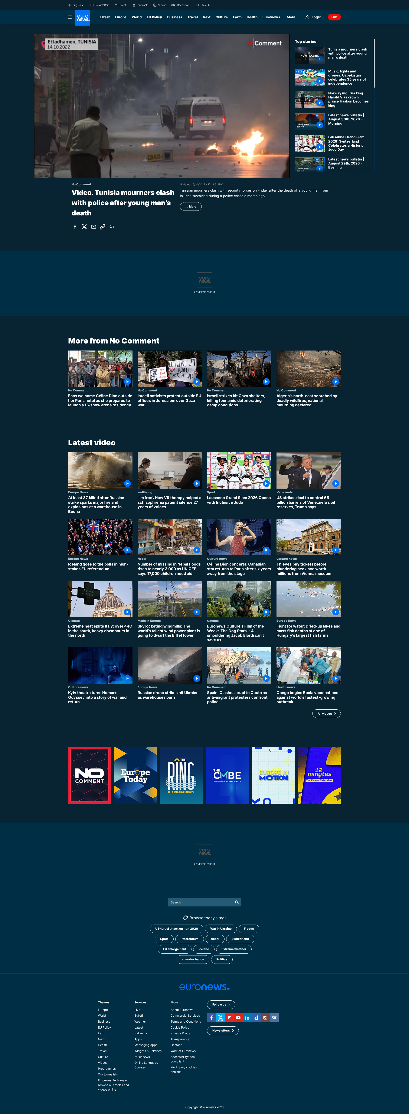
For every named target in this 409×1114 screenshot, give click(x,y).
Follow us (140, 1033)
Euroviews (271, 17)
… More (190, 206)
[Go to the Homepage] (82, 18)
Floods (249, 928)
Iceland (204, 949)
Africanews (142, 1056)
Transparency (180, 1039)
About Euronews (182, 1009)
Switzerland (240, 939)
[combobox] (219, 5)
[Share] (93, 226)
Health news (286, 687)
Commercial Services (185, 1015)
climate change (193, 959)
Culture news (217, 558)
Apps (138, 1039)
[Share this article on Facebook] (75, 226)
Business (174, 17)
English (77, 5)
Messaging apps (145, 1045)
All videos (325, 713)
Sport (211, 492)
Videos (102, 1062)
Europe (121, 17)
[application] (162, 106)
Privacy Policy (180, 1033)
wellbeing (145, 492)
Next (206, 17)
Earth (237, 17)
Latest (105, 17)
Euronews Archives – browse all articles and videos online (113, 1084)
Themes (103, 1002)
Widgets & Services (147, 1050)
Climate (74, 620)
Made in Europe (149, 620)
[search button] (197, 5)
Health (252, 17)
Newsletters (221, 1030)
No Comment (78, 390)
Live (334, 17)
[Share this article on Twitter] (84, 226)
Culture (222, 17)
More (174, 1002)
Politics (221, 959)
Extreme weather (234, 949)
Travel (192, 17)
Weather (140, 1021)
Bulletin (139, 1015)
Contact (176, 1045)
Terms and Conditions (186, 1021)
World (136, 17)
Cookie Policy (180, 1027)
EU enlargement (174, 949)
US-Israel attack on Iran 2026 (176, 928)
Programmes (107, 1068)
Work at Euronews (183, 1050)
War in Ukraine (221, 928)
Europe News (78, 492)
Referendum (190, 939)
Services (140, 1002)
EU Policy (154, 17)
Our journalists (108, 1074)
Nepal (142, 558)
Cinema (213, 620)
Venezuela (284, 492)
